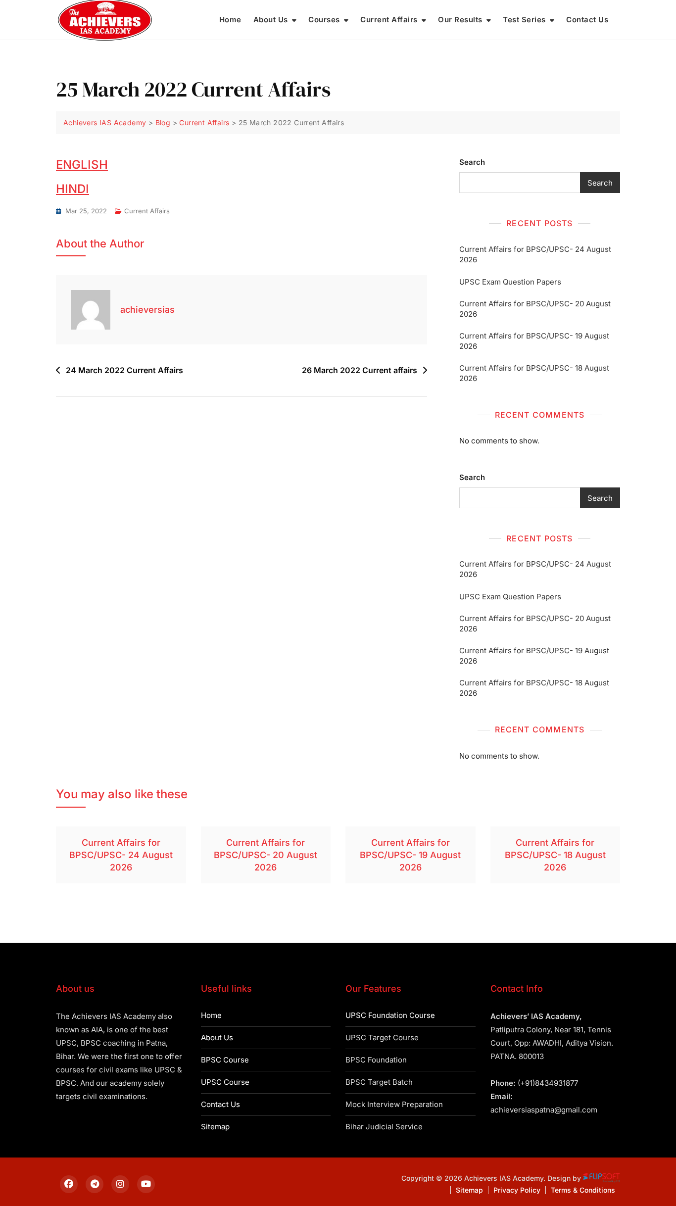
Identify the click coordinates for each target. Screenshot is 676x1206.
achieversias (147, 309)
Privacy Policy (516, 1190)
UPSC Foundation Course (390, 1015)
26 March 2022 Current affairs (359, 370)
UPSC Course (225, 1082)
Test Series (524, 19)
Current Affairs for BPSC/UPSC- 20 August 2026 (535, 309)
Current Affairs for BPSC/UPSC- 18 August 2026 (534, 373)
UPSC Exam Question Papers (510, 282)
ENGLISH (82, 164)
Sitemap (215, 1126)
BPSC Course (225, 1059)
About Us (270, 19)
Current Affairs (389, 19)
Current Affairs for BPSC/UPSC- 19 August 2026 (534, 341)
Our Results (460, 19)
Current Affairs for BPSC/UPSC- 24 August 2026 (535, 254)
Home (230, 19)
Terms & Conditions (583, 1190)
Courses (324, 19)
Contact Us (587, 19)
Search (472, 162)
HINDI (72, 189)
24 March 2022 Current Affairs (124, 370)
